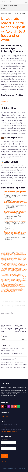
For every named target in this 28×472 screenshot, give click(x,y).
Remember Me (5, 452)
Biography (8, 252)
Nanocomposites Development (16, 275)
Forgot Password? (5, 461)
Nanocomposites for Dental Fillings (9, 276)
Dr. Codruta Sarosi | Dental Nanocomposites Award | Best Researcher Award (13, 29)
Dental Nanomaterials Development (14, 265)
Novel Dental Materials (13, 289)
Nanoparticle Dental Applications (8, 285)
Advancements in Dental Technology (9, 254)
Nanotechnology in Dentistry (7, 288)
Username (6, 439)
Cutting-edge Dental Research (8, 257)
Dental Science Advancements (15, 267)
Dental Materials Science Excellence (9, 262)
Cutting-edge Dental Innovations (15, 255)
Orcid (2, 104)
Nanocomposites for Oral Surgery (17, 278)
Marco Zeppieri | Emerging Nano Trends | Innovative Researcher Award (13, 368)
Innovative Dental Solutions (10, 274)
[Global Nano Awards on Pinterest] (12, 406)
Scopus (2, 99)
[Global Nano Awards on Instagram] (8, 406)
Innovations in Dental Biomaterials (15, 271)
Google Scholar (4, 101)
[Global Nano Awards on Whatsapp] (18, 406)
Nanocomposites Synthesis (13, 283)
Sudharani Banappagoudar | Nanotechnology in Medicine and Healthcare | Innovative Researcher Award (14, 363)
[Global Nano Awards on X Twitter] (5, 406)
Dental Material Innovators (16, 259)
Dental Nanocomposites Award (11, 262)
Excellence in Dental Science (7, 269)
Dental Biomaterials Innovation (12, 258)
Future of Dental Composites (12, 270)
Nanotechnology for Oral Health (17, 286)
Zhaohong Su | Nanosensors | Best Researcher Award (21, 326)
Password (5, 445)
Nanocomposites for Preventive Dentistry (10, 279)
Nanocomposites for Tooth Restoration (10, 280)
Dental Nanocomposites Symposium (15, 264)
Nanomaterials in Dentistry (16, 284)
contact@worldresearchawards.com (9, 431)
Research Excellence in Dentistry (14, 290)
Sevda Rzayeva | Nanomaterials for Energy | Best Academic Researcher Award (12, 349)
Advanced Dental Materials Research (14, 253)
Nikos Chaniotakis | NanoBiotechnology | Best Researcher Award (11, 354)
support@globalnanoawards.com (8, 427)
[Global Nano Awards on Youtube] (2, 406)
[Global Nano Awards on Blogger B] (15, 406)
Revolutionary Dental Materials (8, 291)
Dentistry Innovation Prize (16, 268)
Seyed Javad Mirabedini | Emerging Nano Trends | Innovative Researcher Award (12, 358)
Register (3, 459)
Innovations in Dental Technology (8, 273)
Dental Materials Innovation (18, 260)
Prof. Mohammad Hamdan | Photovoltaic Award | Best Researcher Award (13, 306)
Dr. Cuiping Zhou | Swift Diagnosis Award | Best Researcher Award (13, 302)
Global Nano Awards (8, 2)
